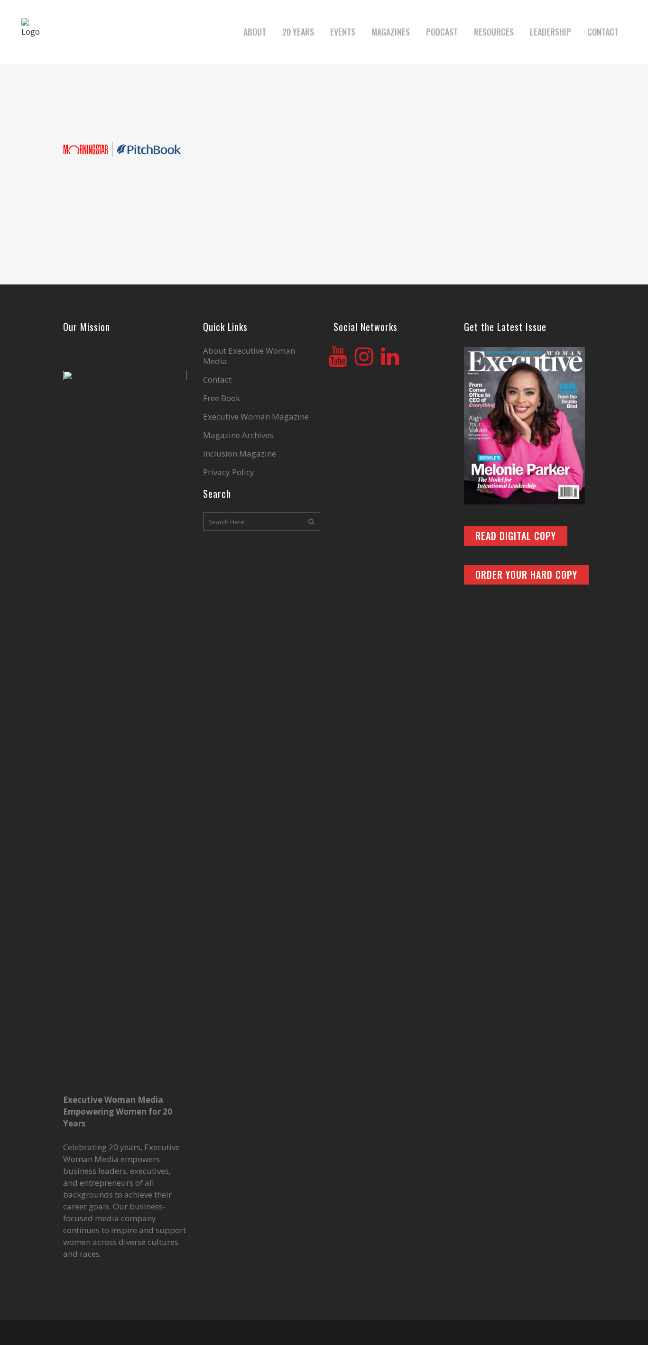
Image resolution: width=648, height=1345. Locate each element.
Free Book (221, 398)
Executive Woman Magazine (256, 417)
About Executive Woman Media (249, 356)
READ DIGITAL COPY (515, 536)
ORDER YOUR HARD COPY (526, 574)
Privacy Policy (228, 472)
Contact (217, 380)
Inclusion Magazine (239, 453)
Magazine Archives (238, 435)
